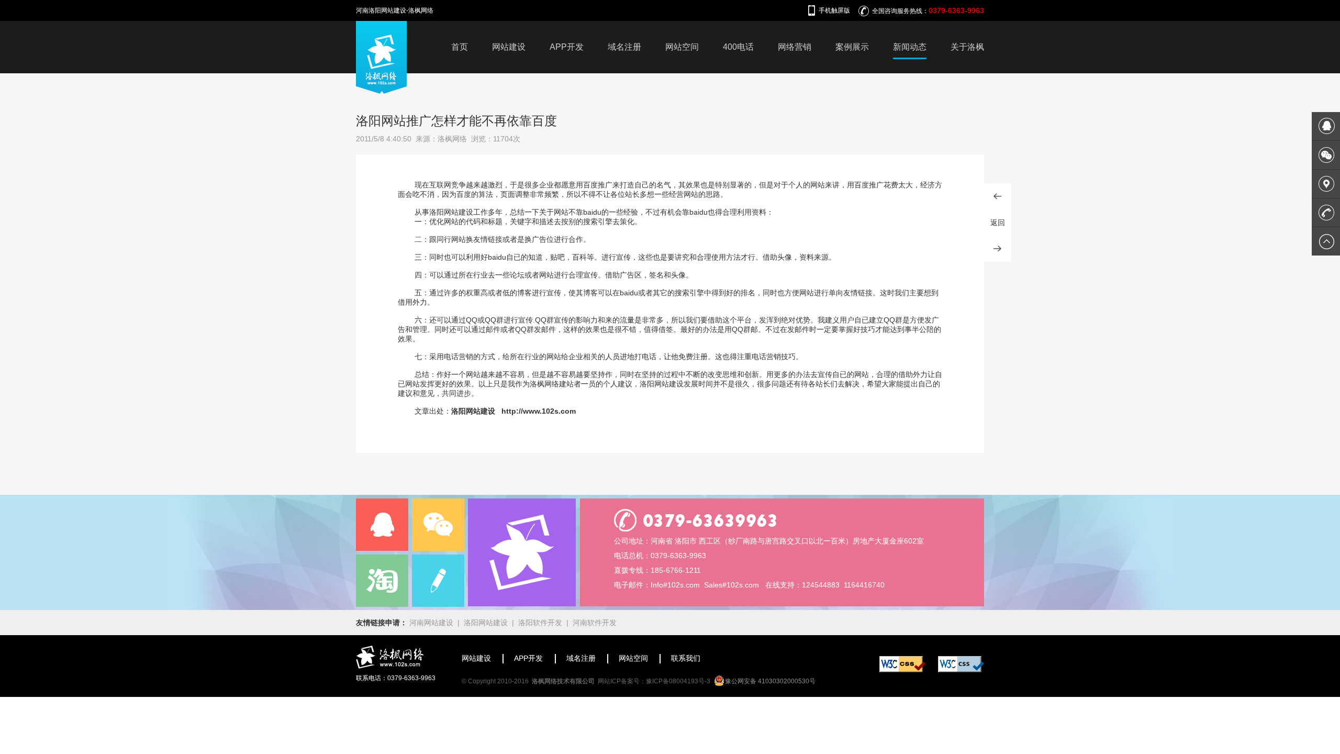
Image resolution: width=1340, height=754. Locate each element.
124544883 (821, 585)
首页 (459, 46)
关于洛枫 (967, 46)
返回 (997, 222)
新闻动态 (909, 46)
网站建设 (509, 46)
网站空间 (682, 46)
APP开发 (567, 46)
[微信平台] (438, 524)
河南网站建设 (431, 622)
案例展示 (852, 46)
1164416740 (864, 585)
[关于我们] (522, 552)
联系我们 (685, 658)
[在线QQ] (382, 524)
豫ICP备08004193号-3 (678, 681)
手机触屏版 (834, 10)
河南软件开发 (595, 622)
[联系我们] (438, 581)
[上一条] (997, 196)
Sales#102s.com (731, 585)
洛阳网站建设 (486, 622)
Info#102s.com (675, 585)
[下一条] (997, 249)
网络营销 (794, 46)
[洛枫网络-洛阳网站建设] (381, 91)
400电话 (738, 46)
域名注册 (624, 46)
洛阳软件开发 (540, 622)
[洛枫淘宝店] (382, 581)
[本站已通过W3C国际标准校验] (902, 670)
